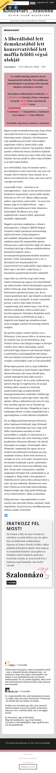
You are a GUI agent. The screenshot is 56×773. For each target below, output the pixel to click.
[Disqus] (28, 624)
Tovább (11, 582)
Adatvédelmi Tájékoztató (28, 758)
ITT (21, 112)
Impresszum (28, 754)
